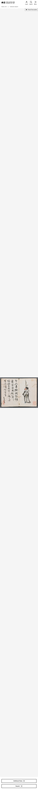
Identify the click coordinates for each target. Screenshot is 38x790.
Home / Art (4, 6)
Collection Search (14, 6)
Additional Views (18, 781)
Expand (18, 786)
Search (31, 4)
